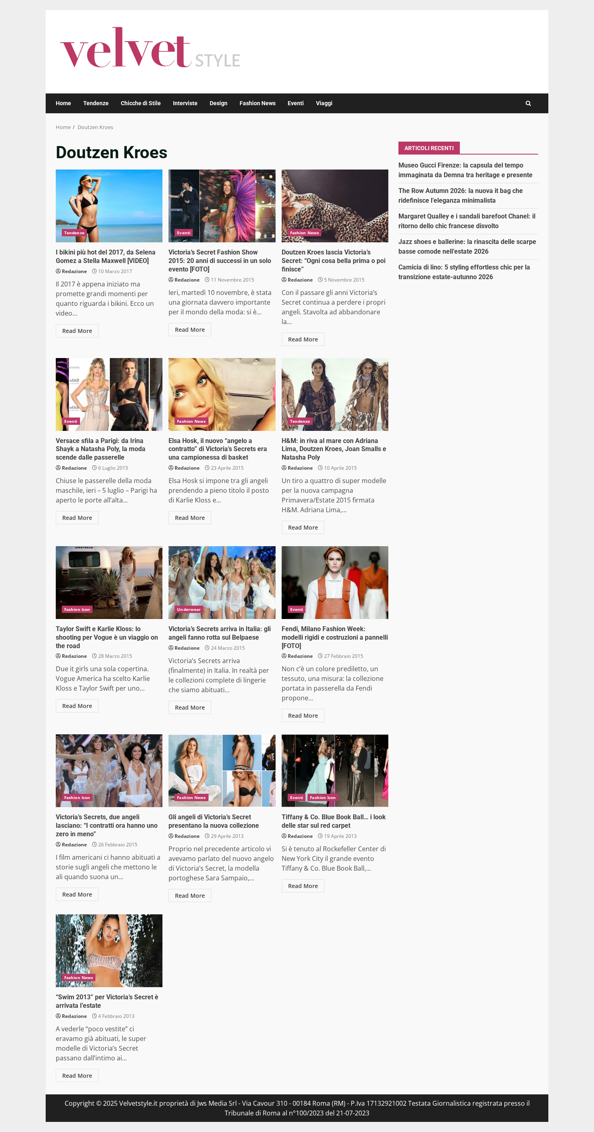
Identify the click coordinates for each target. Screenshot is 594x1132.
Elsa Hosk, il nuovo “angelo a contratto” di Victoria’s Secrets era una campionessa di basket (222, 394)
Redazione (74, 271)
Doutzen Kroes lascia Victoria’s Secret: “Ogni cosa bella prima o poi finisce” (335, 206)
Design (218, 103)
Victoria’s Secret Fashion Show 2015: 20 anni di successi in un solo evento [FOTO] (222, 206)
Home (63, 103)
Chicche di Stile (141, 103)
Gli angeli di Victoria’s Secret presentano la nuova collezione (222, 770)
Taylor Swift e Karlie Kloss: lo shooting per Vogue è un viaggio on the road (109, 582)
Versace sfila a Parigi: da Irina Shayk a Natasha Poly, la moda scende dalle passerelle (109, 394)
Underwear (189, 609)
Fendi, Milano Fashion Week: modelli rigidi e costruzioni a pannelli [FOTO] (335, 582)
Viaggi (324, 103)
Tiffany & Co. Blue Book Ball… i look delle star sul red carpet (335, 770)
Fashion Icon (77, 609)
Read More (77, 331)
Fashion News (258, 103)
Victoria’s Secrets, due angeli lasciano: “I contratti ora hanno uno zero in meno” (109, 770)
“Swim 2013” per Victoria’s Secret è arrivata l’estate (109, 950)
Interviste (185, 103)
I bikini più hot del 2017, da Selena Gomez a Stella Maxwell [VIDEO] (109, 206)
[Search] (528, 103)
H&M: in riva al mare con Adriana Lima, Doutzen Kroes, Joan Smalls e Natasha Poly (335, 394)
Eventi (296, 103)
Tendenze (96, 103)
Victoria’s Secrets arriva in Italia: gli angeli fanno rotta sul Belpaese (222, 582)
